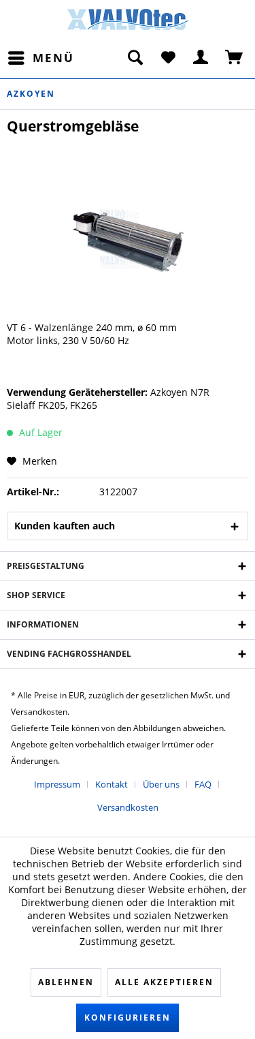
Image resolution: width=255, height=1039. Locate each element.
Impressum (57, 784)
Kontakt (111, 784)
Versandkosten (127, 807)
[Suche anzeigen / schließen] (134, 58)
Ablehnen (66, 982)
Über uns (161, 784)
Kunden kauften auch (64, 525)
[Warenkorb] (234, 58)
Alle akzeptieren (164, 982)
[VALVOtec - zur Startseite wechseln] (127, 23)
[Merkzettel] (168, 58)
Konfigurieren (127, 1017)
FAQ (202, 784)
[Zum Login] (201, 58)
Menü (53, 57)
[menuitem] (40, 58)
